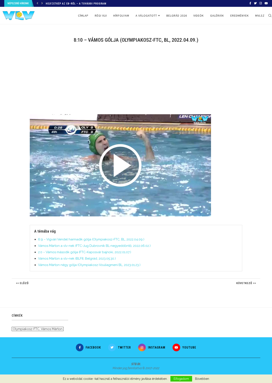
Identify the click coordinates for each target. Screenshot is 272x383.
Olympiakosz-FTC (26, 329)
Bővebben (202, 378)
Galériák (217, 15)
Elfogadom (181, 378)
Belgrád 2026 (176, 15)
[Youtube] (266, 3)
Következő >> (246, 283)
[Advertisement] (136, 81)
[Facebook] (250, 3)
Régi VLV (101, 15)
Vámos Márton (51, 329)
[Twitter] (255, 3)
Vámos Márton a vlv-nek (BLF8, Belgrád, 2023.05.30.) (77, 258)
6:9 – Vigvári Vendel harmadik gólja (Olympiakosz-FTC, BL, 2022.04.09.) (91, 239)
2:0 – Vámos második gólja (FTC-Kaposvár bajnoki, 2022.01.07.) (84, 252)
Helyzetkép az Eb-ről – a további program (76, 3)
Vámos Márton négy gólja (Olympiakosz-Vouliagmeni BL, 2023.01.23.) (89, 265)
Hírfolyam (121, 15)
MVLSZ (260, 15)
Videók (198, 15)
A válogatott (146, 15)
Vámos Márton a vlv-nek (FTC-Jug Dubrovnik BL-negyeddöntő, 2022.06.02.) (94, 246)
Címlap (83, 15)
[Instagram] (260, 3)
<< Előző (22, 283)
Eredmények (239, 15)
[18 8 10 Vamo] (122, 116)
